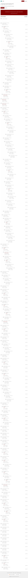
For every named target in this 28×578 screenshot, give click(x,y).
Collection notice (19, 572)
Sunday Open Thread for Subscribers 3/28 (7, 3)
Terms (16, 572)
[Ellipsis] (27, 22)
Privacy (14, 572)
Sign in (26, 1)
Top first (26, 16)
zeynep (2, 4)
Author (4, 27)
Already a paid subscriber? (14, 13)
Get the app (17, 574)
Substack (10, 576)
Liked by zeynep (4, 99)
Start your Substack (12, 574)
